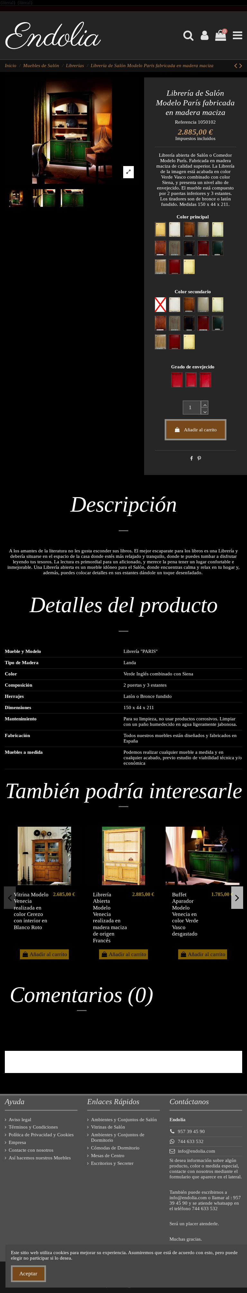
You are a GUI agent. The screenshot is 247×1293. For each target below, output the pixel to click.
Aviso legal (20, 1119)
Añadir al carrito (200, 429)
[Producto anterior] (236, 65)
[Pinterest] (199, 458)
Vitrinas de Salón (108, 1127)
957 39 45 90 (191, 1131)
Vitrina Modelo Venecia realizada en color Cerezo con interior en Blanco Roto (31, 911)
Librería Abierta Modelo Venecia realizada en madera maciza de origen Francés (110, 918)
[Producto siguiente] (240, 65)
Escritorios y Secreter (112, 1163)
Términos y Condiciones (33, 1127)
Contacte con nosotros (31, 1150)
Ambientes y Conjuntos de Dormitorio (117, 1137)
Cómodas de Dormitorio (115, 1147)
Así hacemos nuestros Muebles (40, 1157)
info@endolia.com (196, 1151)
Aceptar (28, 1274)
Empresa (17, 1142)
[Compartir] (191, 458)
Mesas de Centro (107, 1155)
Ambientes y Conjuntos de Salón (124, 1119)
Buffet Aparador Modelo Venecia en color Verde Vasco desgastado (185, 914)
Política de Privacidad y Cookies (41, 1134)
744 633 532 (191, 1141)
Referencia (186, 122)
